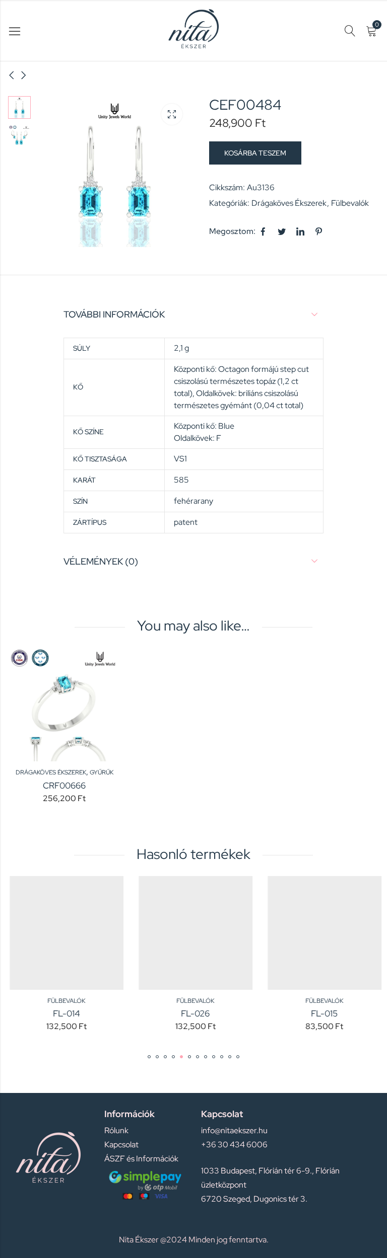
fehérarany (193, 501)
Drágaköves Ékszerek (289, 203)
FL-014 (64, 1013)
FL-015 (322, 1013)
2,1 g (181, 348)
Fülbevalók (350, 203)
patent (186, 522)
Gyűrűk (101, 772)
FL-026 (193, 1013)
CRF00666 (64, 785)
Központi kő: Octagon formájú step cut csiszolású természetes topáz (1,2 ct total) (241, 381)
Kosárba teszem (255, 153)
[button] (149, 1056)
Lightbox (171, 114)
